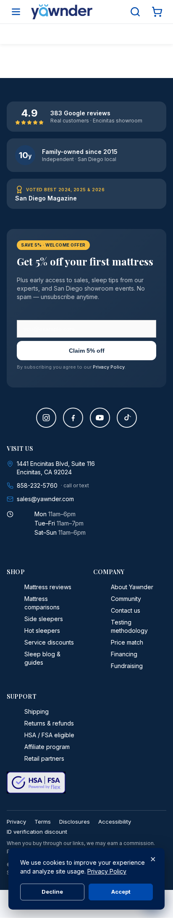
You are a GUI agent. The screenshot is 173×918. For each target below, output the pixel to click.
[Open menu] (16, 12)
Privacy (16, 821)
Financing (124, 654)
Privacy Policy (109, 367)
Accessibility (114, 821)
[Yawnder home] (61, 12)
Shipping (36, 711)
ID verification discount (37, 831)
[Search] (135, 12)
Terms (42, 821)
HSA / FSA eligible (49, 735)
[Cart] (157, 12)
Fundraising (127, 665)
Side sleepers (43, 618)
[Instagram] (46, 418)
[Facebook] (73, 418)
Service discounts (49, 642)
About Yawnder (132, 586)
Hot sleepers (42, 630)
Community (126, 598)
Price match (127, 642)
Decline (52, 891)
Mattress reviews (47, 586)
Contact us (125, 610)
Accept (121, 891)
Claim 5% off (87, 350)
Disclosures (74, 821)
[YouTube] (100, 418)
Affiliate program (47, 746)
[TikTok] (127, 418)
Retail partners (44, 758)
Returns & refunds (49, 723)
